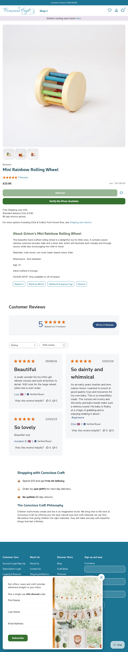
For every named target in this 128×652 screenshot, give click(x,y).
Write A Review (105, 324)
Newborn (19, 284)
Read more (78, 417)
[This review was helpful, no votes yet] (47, 401)
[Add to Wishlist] (122, 192)
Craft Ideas (62, 568)
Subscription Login (12, 568)
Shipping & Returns (39, 574)
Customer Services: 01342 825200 (64, 2)
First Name (89, 563)
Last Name (89, 576)
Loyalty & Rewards (12, 574)
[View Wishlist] (109, 11)
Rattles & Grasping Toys (61, 284)
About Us (34, 563)
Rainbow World (36, 284)
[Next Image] (122, 93)
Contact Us (35, 568)
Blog (59, 563)
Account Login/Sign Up (14, 563)
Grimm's (7, 164)
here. (79, 18)
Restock (82, 284)
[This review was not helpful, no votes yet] (53, 401)
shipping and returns (81, 222)
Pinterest (61, 574)
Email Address (91, 588)
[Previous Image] (6, 93)
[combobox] (23, 345)
